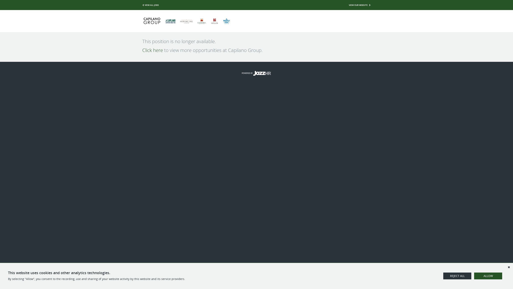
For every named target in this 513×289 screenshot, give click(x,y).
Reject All (457, 276)
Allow (488, 276)
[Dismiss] (509, 267)
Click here (152, 50)
